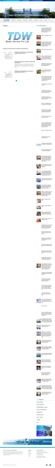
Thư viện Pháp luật (40, 402)
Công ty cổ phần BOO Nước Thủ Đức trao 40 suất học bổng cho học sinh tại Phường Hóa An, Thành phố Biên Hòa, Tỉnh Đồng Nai (46, 58)
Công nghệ (29, 453)
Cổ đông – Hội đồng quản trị (41, 409)
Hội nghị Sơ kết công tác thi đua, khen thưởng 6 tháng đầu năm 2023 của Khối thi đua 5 (46, 64)
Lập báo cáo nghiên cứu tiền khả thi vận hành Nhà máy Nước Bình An (46, 354)
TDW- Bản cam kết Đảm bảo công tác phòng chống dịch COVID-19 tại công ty (45, 279)
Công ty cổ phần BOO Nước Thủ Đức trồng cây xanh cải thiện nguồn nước (46, 71)
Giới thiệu (29, 451)
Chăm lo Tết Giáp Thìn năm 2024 (46, 49)
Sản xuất (29, 454)
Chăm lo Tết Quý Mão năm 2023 (46, 130)
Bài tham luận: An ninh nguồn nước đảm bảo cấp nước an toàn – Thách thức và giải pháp (46, 258)
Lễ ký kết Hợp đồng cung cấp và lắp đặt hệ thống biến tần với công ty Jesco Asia (46, 341)
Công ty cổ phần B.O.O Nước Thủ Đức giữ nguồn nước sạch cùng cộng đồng (46, 165)
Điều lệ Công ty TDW (40, 404)
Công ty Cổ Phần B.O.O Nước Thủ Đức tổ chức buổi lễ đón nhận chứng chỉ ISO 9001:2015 (46, 360)
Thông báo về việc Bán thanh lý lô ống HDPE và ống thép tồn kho (15, 48)
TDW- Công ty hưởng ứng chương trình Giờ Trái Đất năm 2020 (46, 293)
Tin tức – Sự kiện (40, 417)
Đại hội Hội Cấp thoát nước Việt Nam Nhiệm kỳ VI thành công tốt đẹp (46, 252)
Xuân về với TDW (44, 305)
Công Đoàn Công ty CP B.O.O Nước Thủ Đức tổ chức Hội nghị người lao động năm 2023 (46, 91)
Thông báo (38, 419)
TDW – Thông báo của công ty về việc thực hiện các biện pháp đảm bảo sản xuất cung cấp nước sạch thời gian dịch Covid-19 (46, 287)
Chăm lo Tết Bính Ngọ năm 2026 (46, 35)
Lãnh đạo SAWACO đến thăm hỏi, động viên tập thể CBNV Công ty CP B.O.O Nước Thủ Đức (46, 213)
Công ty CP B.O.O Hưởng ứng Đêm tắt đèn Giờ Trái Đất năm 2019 (46, 367)
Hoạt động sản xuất (40, 414)
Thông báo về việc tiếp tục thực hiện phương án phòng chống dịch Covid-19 (24, 53)
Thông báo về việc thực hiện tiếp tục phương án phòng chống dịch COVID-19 (24, 72)
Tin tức (29, 456)
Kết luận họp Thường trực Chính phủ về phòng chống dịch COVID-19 (46, 245)
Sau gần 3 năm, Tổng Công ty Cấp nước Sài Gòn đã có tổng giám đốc (46, 232)
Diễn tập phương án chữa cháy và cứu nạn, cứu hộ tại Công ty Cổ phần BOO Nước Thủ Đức (46, 110)
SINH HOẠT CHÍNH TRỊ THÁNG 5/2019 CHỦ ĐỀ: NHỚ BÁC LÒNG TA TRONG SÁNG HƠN (46, 347)
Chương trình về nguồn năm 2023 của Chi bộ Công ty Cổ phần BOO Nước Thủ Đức (46, 98)
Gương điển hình (39, 412)
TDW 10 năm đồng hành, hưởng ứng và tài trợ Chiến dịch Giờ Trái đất (46, 179)
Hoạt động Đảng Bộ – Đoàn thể (42, 407)
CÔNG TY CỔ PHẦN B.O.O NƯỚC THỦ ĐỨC (27, 15)
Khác (37, 422)
